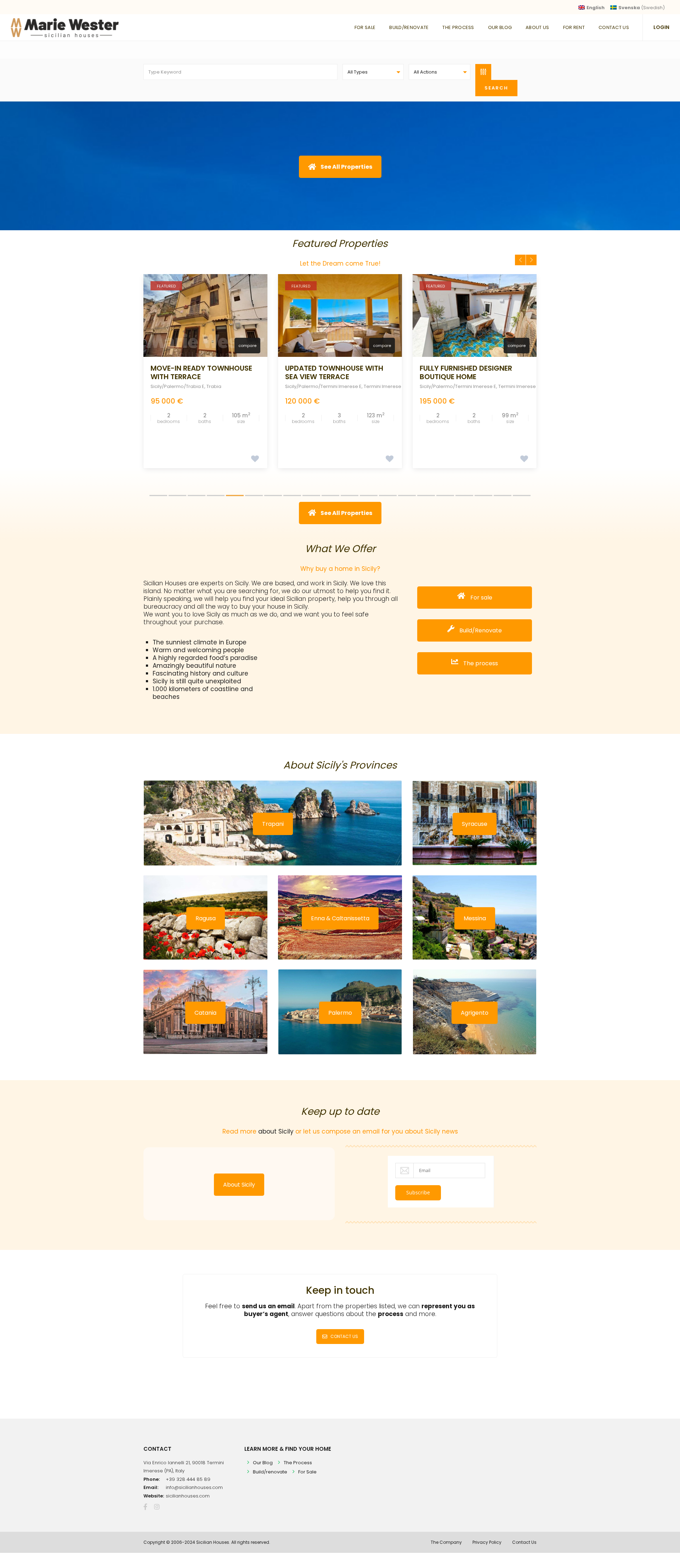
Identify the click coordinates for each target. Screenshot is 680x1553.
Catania (205, 1013)
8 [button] (292, 495)
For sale (480, 597)
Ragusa (206, 918)
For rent (574, 27)
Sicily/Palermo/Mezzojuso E (451, 386)
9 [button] (311, 495)
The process (480, 663)
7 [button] (273, 495)
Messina (475, 918)
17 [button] (464, 495)
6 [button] (254, 495)
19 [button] (502, 495)
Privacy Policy (487, 1542)
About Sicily (239, 1185)
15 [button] (426, 495)
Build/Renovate (409, 27)
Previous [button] (520, 260)
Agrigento (474, 1013)
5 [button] (235, 495)
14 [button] (407, 495)
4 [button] (216, 495)
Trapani (273, 824)
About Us (537, 27)
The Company (446, 1542)
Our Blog (500, 27)
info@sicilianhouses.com (194, 1487)
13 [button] (388, 495)
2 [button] (177, 495)
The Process (458, 27)
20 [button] (522, 495)
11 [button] (349, 495)
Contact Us (614, 27)
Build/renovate (270, 1471)
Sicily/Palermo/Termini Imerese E (189, 386)
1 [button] (158, 495)
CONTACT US (344, 1336)
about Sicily (276, 1131)
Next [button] (531, 260)
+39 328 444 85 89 (188, 1479)
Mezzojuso (498, 386)
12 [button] (369, 495)
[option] (205, 371)
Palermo (340, 1013)
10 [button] (330, 495)
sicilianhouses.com (188, 1496)
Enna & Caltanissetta (340, 918)
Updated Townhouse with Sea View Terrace (200, 372)
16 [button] (445, 495)
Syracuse (474, 824)
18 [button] (483, 495)
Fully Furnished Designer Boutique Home (331, 372)
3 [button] (196, 495)
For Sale (365, 27)
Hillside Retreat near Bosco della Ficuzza (472, 372)
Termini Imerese (248, 386)
